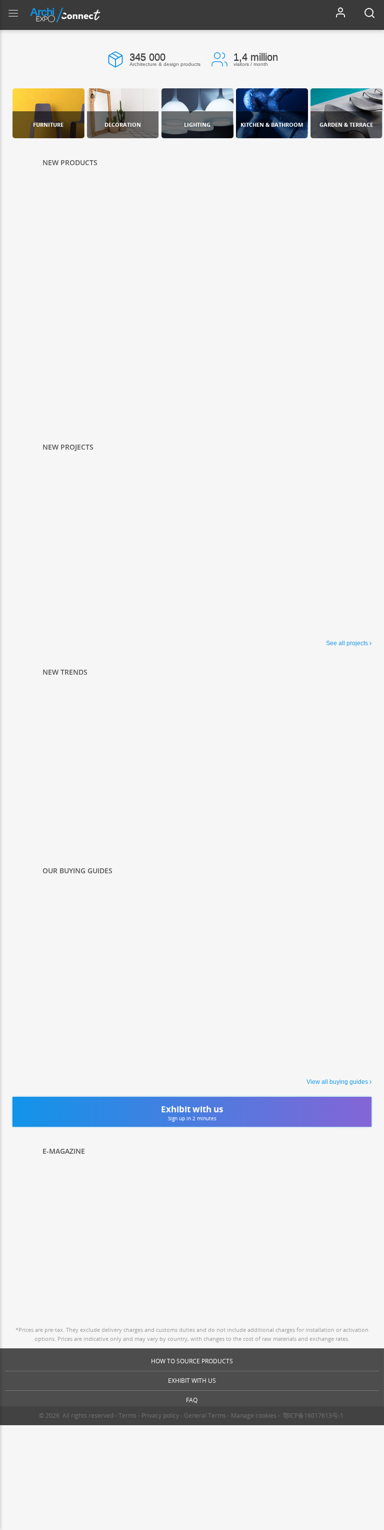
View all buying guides (337, 1081)
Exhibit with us (192, 1380)
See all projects (347, 643)
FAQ (192, 1400)
